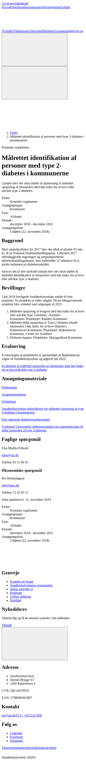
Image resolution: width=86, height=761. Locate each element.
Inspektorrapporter (30, 7)
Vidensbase (20, 31)
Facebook (16, 737)
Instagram (16, 740)
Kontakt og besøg (21, 581)
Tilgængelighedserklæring (19, 748)
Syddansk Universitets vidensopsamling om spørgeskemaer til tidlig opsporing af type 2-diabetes (42, 428)
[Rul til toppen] (35, 643)
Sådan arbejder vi (21, 589)
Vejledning (9, 401)
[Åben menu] (35, 82)
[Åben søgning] (35, 49)
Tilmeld (7, 625)
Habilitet (15, 600)
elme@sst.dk (10, 455)
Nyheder (7, 31)
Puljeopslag (9, 387)
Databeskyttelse (46, 748)
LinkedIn (16, 733)
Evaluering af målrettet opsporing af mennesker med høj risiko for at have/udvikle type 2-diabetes (42, 367)
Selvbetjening (51, 7)
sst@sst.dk (9, 715)
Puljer (14, 7)
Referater (16, 593)
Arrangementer (64, 31)
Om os (78, 31)
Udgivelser (35, 31)
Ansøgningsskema (14, 394)
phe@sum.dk (10, 485)
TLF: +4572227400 (29, 715)
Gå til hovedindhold (15, 3)
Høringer (48, 31)
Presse (6, 7)
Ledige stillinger (20, 596)
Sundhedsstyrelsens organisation (31, 585)
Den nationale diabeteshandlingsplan (26, 419)
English (65, 7)
